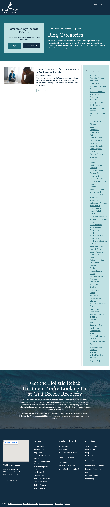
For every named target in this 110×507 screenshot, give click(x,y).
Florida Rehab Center (31, 504)
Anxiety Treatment (98, 102)
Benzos (93, 110)
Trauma (93, 338)
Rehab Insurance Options (94, 466)
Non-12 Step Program (41, 478)
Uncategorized (96, 347)
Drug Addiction (96, 140)
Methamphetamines (98, 241)
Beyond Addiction (97, 113)
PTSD (92, 292)
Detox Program (39, 449)
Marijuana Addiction (98, 216)
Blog (92, 116)
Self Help (93, 317)
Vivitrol (93, 352)
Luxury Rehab (95, 208)
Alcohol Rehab (38, 446)
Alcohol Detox (96, 94)
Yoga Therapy (95, 360)
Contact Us (89, 456)
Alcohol (93, 89)
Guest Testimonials (98, 181)
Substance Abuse (97, 325)
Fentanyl (93, 167)
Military (93, 244)
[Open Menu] (99, 11)
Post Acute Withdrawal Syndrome (95, 284)
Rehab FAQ (89, 479)
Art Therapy (95, 105)
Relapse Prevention (40, 482)
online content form (66, 416)
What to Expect (91, 449)
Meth (92, 233)
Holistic (93, 186)
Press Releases (96, 290)
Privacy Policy (59, 504)
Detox (92, 135)
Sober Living (95, 322)
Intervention (95, 205)
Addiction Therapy (97, 78)
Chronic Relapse (96, 119)
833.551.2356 (46, 416)
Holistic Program (39, 485)
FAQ (87, 452)
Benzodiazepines (97, 108)
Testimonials (64, 462)
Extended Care (38, 475)
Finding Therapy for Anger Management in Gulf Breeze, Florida (57, 70)
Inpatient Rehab (96, 195)
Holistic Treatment (98, 189)
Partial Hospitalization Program (41, 462)
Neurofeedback (96, 246)
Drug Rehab (37, 452)
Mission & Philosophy (67, 466)
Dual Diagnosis (96, 148)
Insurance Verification (93, 469)
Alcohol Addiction (97, 91)
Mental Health (96, 224)
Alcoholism (94, 97)
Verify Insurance (91, 446)
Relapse (93, 300)
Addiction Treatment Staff (69, 469)
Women (93, 357)
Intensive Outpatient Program (41, 467)
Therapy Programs (97, 336)
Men (92, 222)
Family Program (39, 488)
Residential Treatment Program (41, 457)
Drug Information (97, 146)
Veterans (93, 349)
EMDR (92, 151)
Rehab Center (96, 298)
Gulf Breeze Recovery (15, 504)
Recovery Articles (91, 475)
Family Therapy (96, 165)
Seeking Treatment (98, 314)
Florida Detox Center (46, 504)
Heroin (93, 184)
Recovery (94, 295)
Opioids (93, 265)
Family (92, 162)
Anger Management (43, 75)
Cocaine (93, 127)
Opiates (93, 257)
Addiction (94, 75)
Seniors (93, 320)
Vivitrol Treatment (97, 355)
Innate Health (95, 192)
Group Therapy (96, 178)
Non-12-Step (95, 249)
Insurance (94, 197)
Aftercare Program (98, 86)
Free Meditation (96, 170)
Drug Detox (95, 143)
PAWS (92, 273)
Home (50, 28)
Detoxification (96, 138)
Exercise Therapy (97, 154)
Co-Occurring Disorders (68, 452)
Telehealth (94, 328)
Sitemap (67, 504)
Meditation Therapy (98, 219)
